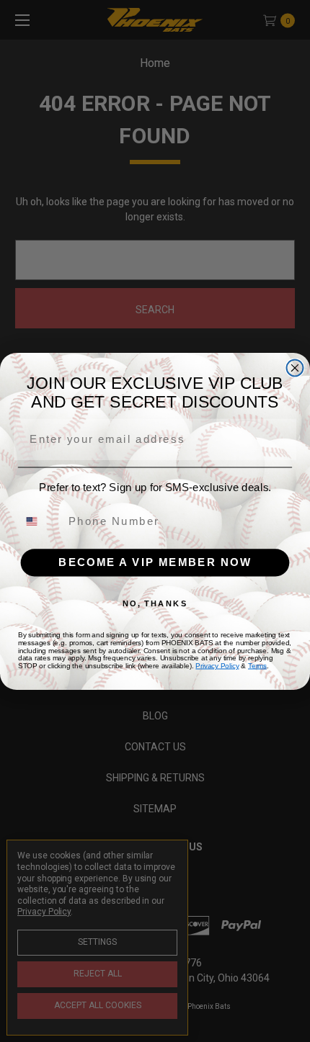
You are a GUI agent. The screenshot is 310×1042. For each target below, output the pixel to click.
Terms (257, 665)
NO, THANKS (155, 603)
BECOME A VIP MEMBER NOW (155, 561)
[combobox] (40, 521)
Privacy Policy (217, 665)
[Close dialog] (295, 367)
